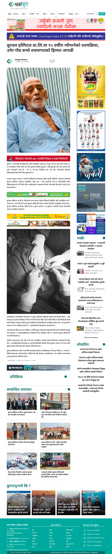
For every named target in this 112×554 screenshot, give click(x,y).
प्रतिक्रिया (16, 376)
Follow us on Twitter (93, 534)
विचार (44, 14)
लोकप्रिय (83, 344)
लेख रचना (34, 544)
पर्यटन (50, 530)
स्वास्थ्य (51, 538)
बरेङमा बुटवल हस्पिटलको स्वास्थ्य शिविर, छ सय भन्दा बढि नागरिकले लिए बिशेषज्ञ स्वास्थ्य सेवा (54, 474)
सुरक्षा (50, 547)
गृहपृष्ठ (9, 14)
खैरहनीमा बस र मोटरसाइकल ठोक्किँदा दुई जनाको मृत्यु (91, 321)
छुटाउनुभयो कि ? (19, 486)
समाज (52, 14)
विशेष (33, 541)
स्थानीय (51, 533)
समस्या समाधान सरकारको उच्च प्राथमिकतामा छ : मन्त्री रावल (90, 300)
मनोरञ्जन (61, 14)
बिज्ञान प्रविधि (69, 530)
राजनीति (31, 14)
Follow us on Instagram (94, 542)
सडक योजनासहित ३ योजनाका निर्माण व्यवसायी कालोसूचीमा (91, 388)
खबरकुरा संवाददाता (21, 60)
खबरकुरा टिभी (69, 544)
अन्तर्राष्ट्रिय (34, 535)
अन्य (76, 14)
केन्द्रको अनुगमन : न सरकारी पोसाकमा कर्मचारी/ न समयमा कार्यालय (91, 245)
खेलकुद (71, 14)
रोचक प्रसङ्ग (52, 544)
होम (33, 530)
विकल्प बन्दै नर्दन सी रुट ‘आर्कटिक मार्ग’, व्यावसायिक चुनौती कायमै (90, 282)
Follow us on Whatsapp (94, 545)
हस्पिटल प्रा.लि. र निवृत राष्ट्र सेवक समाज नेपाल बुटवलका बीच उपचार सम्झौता (54, 444)
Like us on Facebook (93, 530)
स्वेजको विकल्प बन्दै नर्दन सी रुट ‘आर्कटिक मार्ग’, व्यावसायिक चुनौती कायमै (18, 510)
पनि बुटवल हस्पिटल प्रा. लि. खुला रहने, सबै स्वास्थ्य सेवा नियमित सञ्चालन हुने (54, 414)
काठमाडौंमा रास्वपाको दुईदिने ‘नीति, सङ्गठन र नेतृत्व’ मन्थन (91, 510)
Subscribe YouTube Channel (96, 538)
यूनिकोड (29, 552)
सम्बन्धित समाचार (19, 389)
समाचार (15, 14)
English (102, 14)
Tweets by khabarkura (91, 337)
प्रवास (33, 547)
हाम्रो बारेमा (17, 552)
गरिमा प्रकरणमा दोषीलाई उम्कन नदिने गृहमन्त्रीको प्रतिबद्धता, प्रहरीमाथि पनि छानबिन (68, 508)
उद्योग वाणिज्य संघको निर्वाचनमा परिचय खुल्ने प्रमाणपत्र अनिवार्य (91, 360)
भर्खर (80, 238)
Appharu (95, 552)
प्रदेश (23, 14)
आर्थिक (34, 538)
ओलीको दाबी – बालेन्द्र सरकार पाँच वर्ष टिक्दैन (41, 511)
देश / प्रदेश (68, 535)
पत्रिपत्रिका (68, 538)
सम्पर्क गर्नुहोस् (24, 552)
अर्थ (37, 14)
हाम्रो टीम (13, 552)
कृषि (67, 541)
